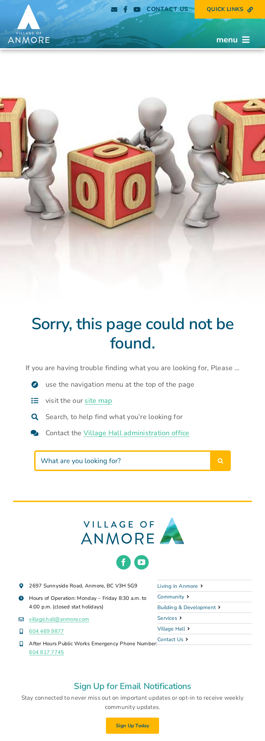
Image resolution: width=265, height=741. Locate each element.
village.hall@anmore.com (59, 619)
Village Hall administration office (136, 433)
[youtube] (141, 562)
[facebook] (123, 562)
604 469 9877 (46, 631)
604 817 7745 (46, 652)
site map (98, 400)
